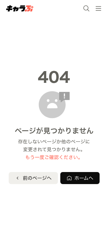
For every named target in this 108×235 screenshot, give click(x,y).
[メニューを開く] (98, 8)
